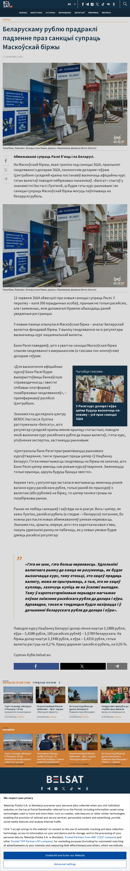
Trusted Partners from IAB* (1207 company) (90, 837)
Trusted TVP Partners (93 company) (32, 841)
